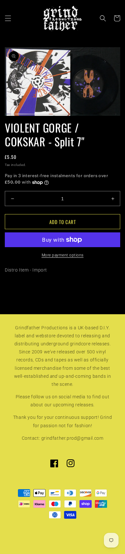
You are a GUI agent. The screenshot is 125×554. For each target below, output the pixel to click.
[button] (8, 18)
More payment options (63, 255)
